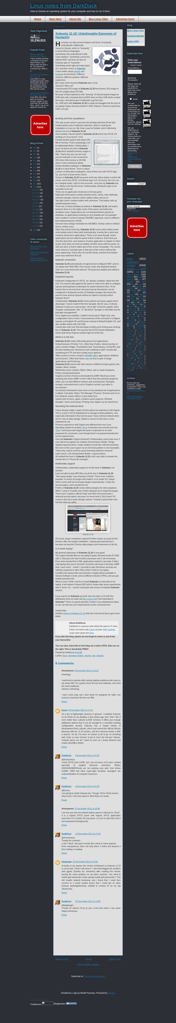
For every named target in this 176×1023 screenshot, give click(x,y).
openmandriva (131, 338)
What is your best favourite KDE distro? (38, 55)
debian (130, 282)
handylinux (130, 350)
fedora (129, 286)
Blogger (111, 993)
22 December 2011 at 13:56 (87, 901)
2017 (35, 167)
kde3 (141, 302)
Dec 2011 (36, 190)
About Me (75, 19)
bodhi (140, 312)
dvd (139, 277)
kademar (129, 352)
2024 (35, 148)
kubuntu (130, 288)
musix (138, 354)
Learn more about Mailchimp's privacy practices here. (134, 157)
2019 (35, 161)
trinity (139, 328)
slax (144, 304)
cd (140, 279)
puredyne (130, 360)
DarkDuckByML (135, 36)
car (138, 342)
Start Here (55, 19)
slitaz (129, 328)
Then (57, 430)
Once (84, 427)
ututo (137, 368)
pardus (131, 306)
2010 (35, 230)
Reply (64, 702)
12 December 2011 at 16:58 (87, 809)
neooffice (132, 356)
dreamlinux (130, 332)
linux (65, 656)
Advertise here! (125, 19)
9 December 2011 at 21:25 (87, 786)
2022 (35, 151)
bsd (135, 302)
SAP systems (109, 629)
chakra (140, 320)
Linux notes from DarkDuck (63, 6)
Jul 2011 (35, 206)
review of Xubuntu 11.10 (74, 613)
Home (37, 19)
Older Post (115, 959)
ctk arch (140, 330)
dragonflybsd (135, 344)
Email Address (134, 68)
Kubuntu (59, 74)
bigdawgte (67, 862)
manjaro (132, 324)
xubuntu (100, 656)
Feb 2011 (36, 222)
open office (136, 296)
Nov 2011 (36, 193)
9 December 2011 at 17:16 (81, 710)
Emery (65, 710)
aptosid (143, 310)
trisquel (129, 364)
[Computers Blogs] (71, 1004)
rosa (128, 302)
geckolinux (130, 334)
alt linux (143, 308)
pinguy (142, 358)
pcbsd (135, 358)
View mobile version (88, 964)
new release (133, 274)
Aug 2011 (36, 203)
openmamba (131, 316)
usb (93, 656)
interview (142, 288)
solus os (141, 338)
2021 (35, 154)
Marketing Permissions (133, 79)
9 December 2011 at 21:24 (87, 755)
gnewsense (139, 334)
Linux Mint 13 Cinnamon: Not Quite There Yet (39, 94)
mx (142, 336)
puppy (137, 304)
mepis (136, 336)
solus (141, 362)
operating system (76, 656)
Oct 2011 (36, 196)
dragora (143, 344)
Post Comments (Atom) (94, 976)
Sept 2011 (36, 200)
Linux (91, 629)
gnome (140, 348)
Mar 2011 (36, 219)
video (144, 290)
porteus (143, 316)
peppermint (142, 324)
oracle (129, 358)
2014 (35, 177)
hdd (132, 284)
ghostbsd (129, 348)
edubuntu (140, 332)
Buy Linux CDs (90, 599)
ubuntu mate (131, 308)
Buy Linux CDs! (98, 19)
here (92, 633)
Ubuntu (77, 71)
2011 (35, 187)
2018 (35, 164)
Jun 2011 (36, 209)
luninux (143, 352)
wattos (129, 340)
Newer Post (61, 959)
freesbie (141, 346)
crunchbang (130, 330)
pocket (133, 290)
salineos (140, 360)
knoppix (143, 322)
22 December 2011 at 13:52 (85, 862)
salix (130, 326)
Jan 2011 (36, 226)
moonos (131, 354)
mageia (136, 292)
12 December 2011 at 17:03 (87, 834)
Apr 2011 (35, 216)
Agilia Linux (136, 318)
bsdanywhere (131, 342)
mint (144, 282)
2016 (35, 171)
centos (143, 298)
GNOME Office (91, 355)
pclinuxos (130, 298)
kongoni (129, 336)
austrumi (130, 320)
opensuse (130, 294)
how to (130, 279)
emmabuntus (136, 300)
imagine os (140, 350)
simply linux (139, 326)
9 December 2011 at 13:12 (86, 671)
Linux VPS (133, 41)
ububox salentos (139, 364)
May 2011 (36, 213)
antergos (141, 340)
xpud (134, 340)
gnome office (131, 322)
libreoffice (133, 310)
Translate (135, 211)
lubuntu (129, 304)
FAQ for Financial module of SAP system (39, 259)
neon (144, 354)
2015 (35, 174)
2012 (35, 184)
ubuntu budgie (132, 366)
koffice (129, 314)
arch (131, 312)
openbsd (139, 314)
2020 (35, 158)
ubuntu (88, 656)
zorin (140, 284)
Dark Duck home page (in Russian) (38, 247)
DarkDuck (66, 755)
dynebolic (132, 346)
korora (137, 352)
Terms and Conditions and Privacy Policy (135, 397)
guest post (136, 268)
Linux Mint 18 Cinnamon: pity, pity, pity (39, 76)
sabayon (140, 306)
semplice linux (131, 362)
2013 (35, 180)
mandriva (142, 294)
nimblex (141, 356)
